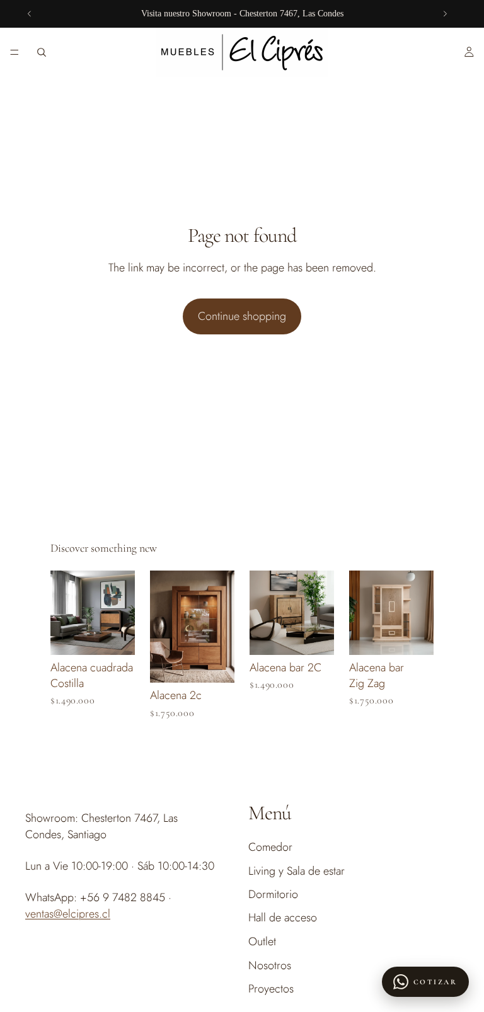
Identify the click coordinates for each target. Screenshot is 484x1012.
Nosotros (269, 965)
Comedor (270, 847)
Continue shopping (242, 316)
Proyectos (271, 989)
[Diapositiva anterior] (29, 14)
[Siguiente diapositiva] (445, 14)
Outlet (262, 942)
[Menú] (14, 52)
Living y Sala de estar (296, 871)
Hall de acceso (282, 917)
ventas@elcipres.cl (67, 914)
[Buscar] (41, 52)
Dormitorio (273, 894)
